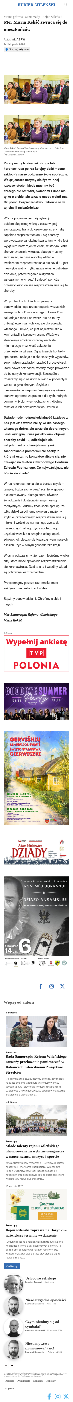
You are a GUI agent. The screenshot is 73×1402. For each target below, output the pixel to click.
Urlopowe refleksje (40, 1278)
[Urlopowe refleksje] (13, 1284)
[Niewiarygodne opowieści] (13, 1306)
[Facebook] (19, 65)
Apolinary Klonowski (35, 1330)
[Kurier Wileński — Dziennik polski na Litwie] (36, 4)
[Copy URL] (53, 65)
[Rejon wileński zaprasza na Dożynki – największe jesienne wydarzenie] (36, 1204)
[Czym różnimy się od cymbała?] (13, 1327)
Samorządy (32, 17)
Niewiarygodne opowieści (45, 1300)
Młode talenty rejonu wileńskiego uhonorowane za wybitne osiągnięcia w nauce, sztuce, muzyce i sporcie (35, 1151)
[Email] (45, 65)
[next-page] (12, 1365)
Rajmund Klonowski (34, 1303)
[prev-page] (6, 1365)
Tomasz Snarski (60, 1260)
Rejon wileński (52, 17)
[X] (28, 65)
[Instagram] (52, 987)
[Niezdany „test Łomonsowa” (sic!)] (13, 1349)
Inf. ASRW (18, 39)
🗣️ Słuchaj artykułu (17, 49)
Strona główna (13, 17)
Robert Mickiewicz (36, 1260)
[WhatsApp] (36, 65)
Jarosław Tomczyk (33, 1282)
